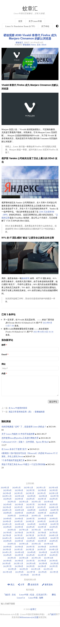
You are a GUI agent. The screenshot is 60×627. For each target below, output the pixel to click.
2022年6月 (7, 499)
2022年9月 (31, 496)
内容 (4, 373)
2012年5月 (30, 566)
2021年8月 (19, 504)
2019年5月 (53, 518)
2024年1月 (16, 487)
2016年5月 (19, 541)
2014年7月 (54, 552)
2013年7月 (30, 560)
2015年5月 (53, 546)
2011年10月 (7, 572)
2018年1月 (12, 529)
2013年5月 (53, 560)
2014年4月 (30, 555)
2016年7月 (54, 538)
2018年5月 (19, 527)
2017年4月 (7, 535)
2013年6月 (42, 560)
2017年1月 (41, 535)
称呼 (4, 345)
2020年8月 (43, 510)
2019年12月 (23, 515)
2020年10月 (19, 510)
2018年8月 (43, 524)
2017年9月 (7, 532)
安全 (39, 44)
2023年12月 (28, 487)
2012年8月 (54, 563)
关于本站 (45, 26)
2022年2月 (53, 499)
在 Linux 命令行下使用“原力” (14, 449)
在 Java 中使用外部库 (18, 408)
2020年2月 (53, 512)
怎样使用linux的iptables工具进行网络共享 (20, 437)
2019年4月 (7, 521)
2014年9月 (31, 552)
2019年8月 (19, 518)
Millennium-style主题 (29, 617)
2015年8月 (19, 546)
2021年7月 (30, 504)
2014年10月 (19, 552)
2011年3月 (36, 574)
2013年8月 (19, 560)
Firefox (33, 44)
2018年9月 (31, 524)
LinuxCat (21, 597)
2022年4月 (30, 499)
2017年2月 (30, 535)
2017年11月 (36, 529)
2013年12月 (23, 558)
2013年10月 (48, 558)
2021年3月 (18, 507)
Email (4, 354)
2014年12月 (53, 549)
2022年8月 (43, 496)
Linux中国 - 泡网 (35, 597)
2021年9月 (7, 504)
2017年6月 (42, 532)
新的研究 (26, 278)
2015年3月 (18, 549)
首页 (20, 21)
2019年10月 (48, 515)
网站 (4, 364)
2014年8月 (43, 552)
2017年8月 (19, 532)
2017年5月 (53, 532)
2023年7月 (30, 490)
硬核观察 (26, 44)
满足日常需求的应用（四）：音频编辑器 (27, 411)
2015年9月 (7, 546)
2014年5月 (19, 555)
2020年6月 (7, 512)
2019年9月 (7, 518)
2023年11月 (41, 487)
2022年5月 (19, 499)
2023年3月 (18, 493)
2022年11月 (7, 496)
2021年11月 (36, 501)
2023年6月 (42, 490)
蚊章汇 (30, 8)
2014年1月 (12, 558)
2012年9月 (43, 563)
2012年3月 (53, 566)
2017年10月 (48, 529)
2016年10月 (19, 538)
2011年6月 (42, 572)
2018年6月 (7, 527)
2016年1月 (12, 543)
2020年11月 (7, 510)
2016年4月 (30, 541)
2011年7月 (31, 572)
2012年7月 (7, 566)
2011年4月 (24, 574)
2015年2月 (30, 549)
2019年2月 (30, 521)
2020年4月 (30, 512)
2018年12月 (53, 521)
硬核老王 (19, 42)
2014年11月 (7, 552)
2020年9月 (31, 510)
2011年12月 (35, 569)
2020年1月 (12, 515)
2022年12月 (53, 493)
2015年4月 (7, 549)
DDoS (44, 44)
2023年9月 (7, 490)
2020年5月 (19, 512)
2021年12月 (23, 501)
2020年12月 (53, 507)
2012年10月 (31, 563)
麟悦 (54, 594)
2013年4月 (6, 563)
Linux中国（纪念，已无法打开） (33, 594)
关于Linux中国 (35, 21)
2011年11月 (48, 569)
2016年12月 (53, 535)
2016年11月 (7, 538)
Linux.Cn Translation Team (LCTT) (20, 26)
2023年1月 (41, 493)
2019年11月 (36, 515)
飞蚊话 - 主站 (10, 594)
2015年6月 (42, 546)
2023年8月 (19, 490)
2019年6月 (42, 518)
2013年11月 (36, 558)
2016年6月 (7, 541)
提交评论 (53, 401)
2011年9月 (19, 572)
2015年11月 (36, 543)
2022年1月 (12, 501)
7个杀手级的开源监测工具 (13, 460)
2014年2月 (53, 555)
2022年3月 (42, 499)
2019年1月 (41, 521)
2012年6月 (19, 566)
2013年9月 (7, 560)
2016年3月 (42, 541)
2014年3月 (42, 555)
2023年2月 (30, 493)
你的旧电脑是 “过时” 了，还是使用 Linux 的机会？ (24, 426)
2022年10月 (19, 496)
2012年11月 (18, 563)
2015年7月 (30, 546)
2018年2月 (53, 527)
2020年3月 (42, 512)
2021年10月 (48, 501)
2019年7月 (30, 518)
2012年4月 (42, 566)
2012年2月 (12, 569)
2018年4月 (30, 527)
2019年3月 (18, 521)
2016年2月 (53, 541)
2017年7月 (30, 532)
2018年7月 (54, 524)
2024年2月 (5, 487)
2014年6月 (7, 555)
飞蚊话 (53, 614)
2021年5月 (53, 504)
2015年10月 (48, 543)
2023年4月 (7, 493)
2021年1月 (41, 507)
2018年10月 (19, 524)
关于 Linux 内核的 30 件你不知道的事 (18, 433)
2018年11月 (7, 524)
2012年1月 (24, 569)
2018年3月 (42, 527)
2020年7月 (54, 510)
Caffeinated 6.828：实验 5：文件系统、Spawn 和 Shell (25, 441)
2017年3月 (18, 535)
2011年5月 (54, 572)
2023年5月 (53, 490)
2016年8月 (43, 538)
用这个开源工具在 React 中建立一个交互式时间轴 (23, 464)
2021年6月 (42, 504)
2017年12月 (23, 529)
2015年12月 (23, 543)
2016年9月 (31, 538)
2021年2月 (30, 507)
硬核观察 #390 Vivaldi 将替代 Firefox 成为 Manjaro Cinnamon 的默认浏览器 (30, 36)
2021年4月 (7, 507)
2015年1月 (41, 549)
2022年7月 (54, 496)
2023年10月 (53, 487)
